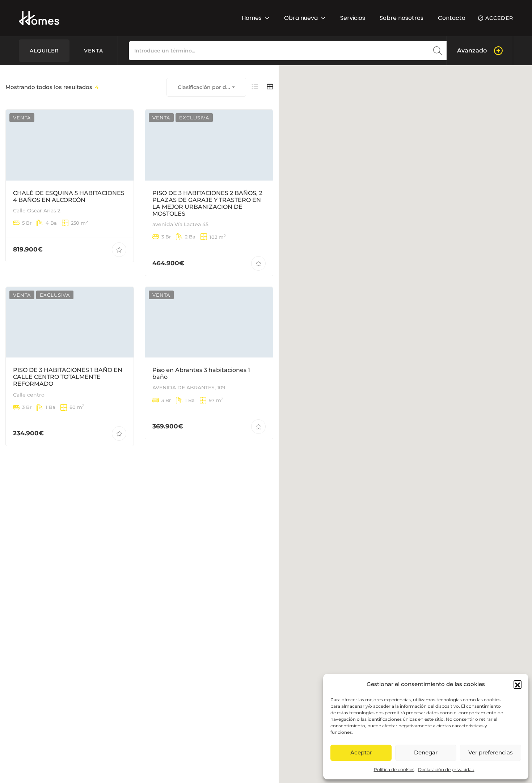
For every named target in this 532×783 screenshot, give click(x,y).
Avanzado (472, 50)
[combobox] (206, 87)
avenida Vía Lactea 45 (180, 224)
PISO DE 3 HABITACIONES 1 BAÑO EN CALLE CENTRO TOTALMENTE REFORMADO (67, 377)
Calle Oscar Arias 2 (36, 210)
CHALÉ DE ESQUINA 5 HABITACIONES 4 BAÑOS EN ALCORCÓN (68, 196)
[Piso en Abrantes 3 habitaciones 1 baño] (209, 322)
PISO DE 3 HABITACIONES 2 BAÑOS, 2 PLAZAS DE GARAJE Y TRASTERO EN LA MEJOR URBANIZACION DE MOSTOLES (207, 203)
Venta (93, 50)
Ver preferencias (490, 752)
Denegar (426, 752)
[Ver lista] (255, 87)
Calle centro (29, 395)
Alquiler (44, 50)
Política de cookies (394, 769)
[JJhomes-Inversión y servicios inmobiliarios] (39, 18)
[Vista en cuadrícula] (270, 87)
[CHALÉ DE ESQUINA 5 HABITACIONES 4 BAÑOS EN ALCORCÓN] (70, 145)
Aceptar (361, 752)
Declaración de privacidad (446, 769)
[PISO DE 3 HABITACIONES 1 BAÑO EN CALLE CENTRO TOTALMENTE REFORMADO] (70, 322)
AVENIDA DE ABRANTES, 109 (188, 388)
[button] (517, 684)
